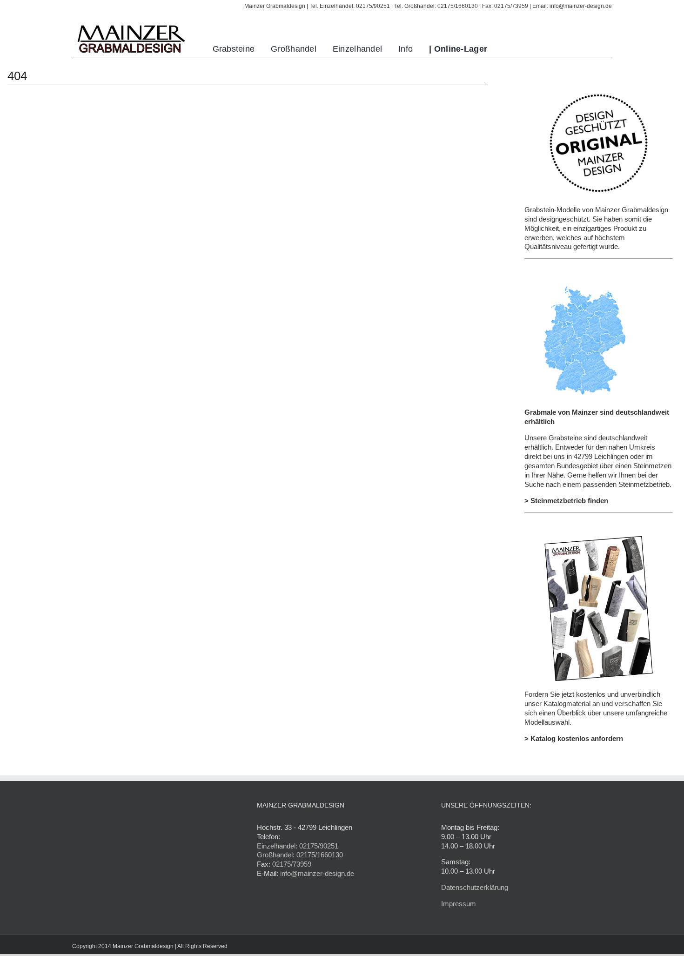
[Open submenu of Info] (418, 49)
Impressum (458, 904)
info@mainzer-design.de (317, 873)
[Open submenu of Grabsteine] (260, 49)
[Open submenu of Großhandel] (321, 49)
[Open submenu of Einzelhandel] (387, 49)
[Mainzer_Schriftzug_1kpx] (131, 26)
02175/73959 (291, 864)
